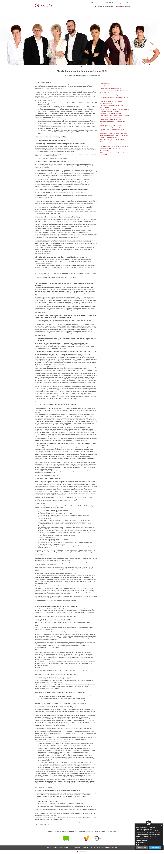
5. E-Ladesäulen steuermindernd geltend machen (113, 95)
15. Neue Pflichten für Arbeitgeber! (109, 137)
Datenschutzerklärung (146, 838)
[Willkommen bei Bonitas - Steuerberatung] (44, 5)
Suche (128, 3)
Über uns (101, 6)
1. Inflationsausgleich (105, 83)
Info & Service (119, 6)
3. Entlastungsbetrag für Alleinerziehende (110, 88)
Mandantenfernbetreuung (88, 831)
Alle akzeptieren (155, 847)
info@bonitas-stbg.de (111, 847)
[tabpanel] (82, 37)
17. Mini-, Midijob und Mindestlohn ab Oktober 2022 (113, 144)
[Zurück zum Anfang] (51, 82)
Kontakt (127, 6)
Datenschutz (103, 831)
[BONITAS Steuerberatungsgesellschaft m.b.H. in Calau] (95, 6)
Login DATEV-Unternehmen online (66, 831)
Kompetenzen (109, 6)
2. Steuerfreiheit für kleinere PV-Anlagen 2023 (112, 86)
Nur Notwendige (142, 847)
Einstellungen (143, 840)
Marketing (142, 844)
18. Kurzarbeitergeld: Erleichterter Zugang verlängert (114, 146)
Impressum (113, 831)
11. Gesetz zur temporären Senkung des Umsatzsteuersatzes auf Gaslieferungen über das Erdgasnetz (112, 121)
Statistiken (142, 842)
